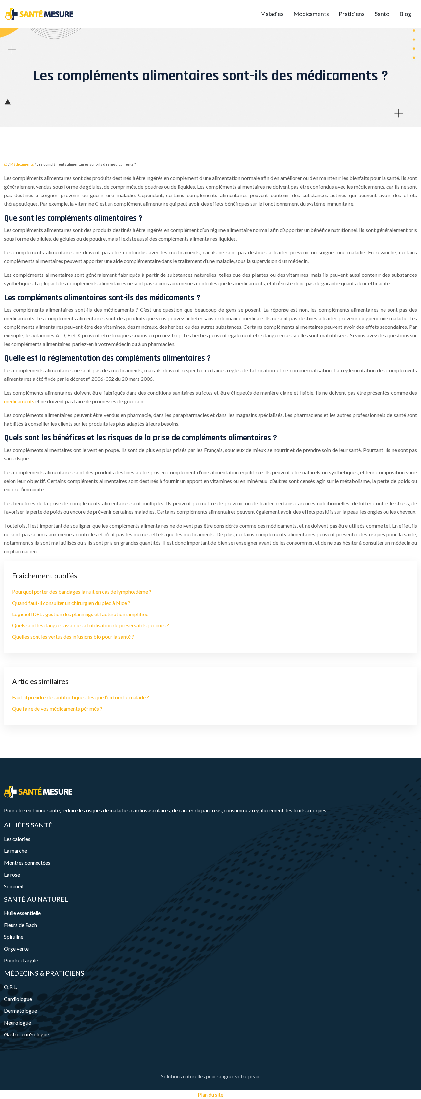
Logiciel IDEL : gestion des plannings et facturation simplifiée (80, 614)
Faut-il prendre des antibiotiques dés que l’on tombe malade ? (80, 697)
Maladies (272, 13)
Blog (405, 13)
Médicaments (311, 13)
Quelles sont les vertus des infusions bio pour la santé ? (73, 636)
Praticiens (352, 13)
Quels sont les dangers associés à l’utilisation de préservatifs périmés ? (90, 625)
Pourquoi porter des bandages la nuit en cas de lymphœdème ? (81, 592)
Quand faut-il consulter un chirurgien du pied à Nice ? (71, 603)
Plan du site (210, 1094)
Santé (382, 13)
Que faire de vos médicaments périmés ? (57, 708)
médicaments (19, 401)
